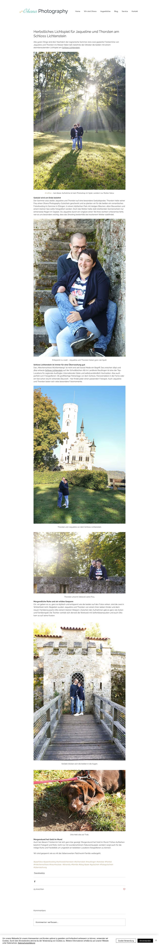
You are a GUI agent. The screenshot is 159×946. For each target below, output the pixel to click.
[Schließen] (156, 940)
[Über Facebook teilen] (35, 881)
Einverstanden (145, 940)
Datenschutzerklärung (26, 943)
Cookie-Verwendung (126, 940)
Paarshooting (39, 873)
